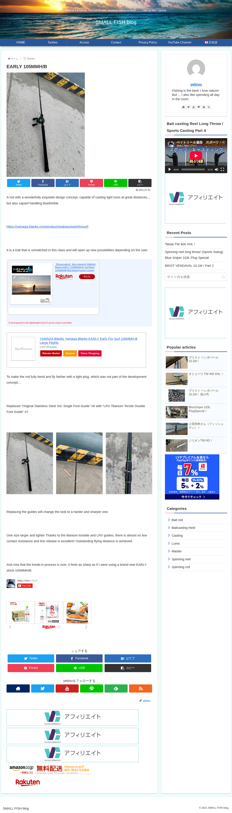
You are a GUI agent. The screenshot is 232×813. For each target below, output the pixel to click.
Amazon (70, 353)
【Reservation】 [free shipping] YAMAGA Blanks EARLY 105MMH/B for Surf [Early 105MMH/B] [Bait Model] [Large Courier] (75, 267)
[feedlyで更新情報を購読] (116, 688)
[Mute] (216, 169)
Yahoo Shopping (89, 353)
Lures (176, 543)
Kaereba (53, 347)
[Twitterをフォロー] (42, 688)
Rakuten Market (51, 353)
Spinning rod (181, 567)
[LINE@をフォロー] (91, 688)
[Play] (169, 169)
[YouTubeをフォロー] (67, 688)
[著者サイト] (18, 688)
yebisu (196, 84)
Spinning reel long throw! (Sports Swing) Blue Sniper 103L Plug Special (194, 255)
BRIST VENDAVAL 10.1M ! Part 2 (189, 266)
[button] (223, 277)
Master (177, 551)
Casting (177, 535)
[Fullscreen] (222, 169)
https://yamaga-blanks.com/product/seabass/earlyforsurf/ (47, 226)
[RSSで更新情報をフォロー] (140, 688)
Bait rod (177, 520)
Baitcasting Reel (183, 528)
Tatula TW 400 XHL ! (180, 244)
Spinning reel (181, 559)
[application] (196, 155)
